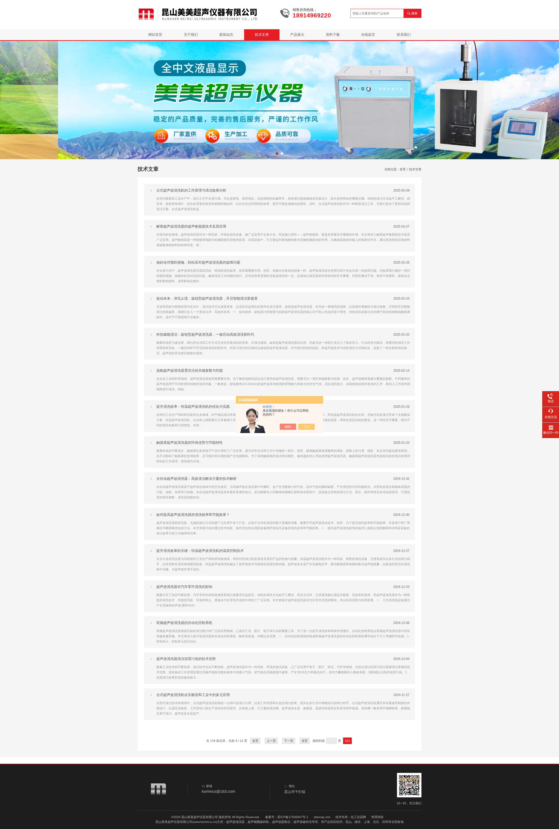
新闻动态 (226, 34)
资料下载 (333, 34)
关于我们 (191, 34)
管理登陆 (377, 817)
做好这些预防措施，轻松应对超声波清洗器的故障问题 (198, 262)
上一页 (271, 741)
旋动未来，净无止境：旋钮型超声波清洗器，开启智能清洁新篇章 (207, 298)
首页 (403, 169)
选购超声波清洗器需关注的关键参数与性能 (189, 370)
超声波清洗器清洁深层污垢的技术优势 (186, 659)
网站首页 (155, 34)
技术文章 (262, 34)
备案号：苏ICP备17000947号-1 (286, 817)
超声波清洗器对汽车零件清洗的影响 (184, 587)
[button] (277, 153)
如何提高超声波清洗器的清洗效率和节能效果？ (193, 514)
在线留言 (368, 34)
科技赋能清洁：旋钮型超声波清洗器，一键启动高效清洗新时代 (205, 334)
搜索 (414, 13)
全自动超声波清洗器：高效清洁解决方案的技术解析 (196, 478)
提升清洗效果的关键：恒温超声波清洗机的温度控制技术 (200, 551)
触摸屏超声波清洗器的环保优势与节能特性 (189, 442)
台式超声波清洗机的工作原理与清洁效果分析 (191, 190)
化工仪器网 (358, 817)
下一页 (288, 741)
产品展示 (297, 34)
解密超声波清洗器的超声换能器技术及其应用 (191, 226)
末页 (305, 741)
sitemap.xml (322, 817)
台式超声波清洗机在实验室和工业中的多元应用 (193, 695)
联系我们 (404, 34)
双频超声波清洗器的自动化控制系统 (184, 623)
